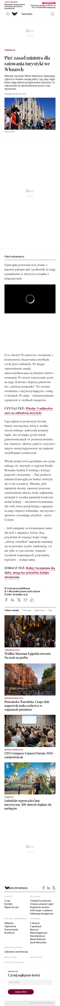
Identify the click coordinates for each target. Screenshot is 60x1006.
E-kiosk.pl (35, 923)
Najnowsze (39, 610)
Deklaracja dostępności (41, 913)
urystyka (26, 14)
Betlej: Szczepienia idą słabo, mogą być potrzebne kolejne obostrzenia (29, 572)
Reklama (8, 923)
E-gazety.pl (35, 926)
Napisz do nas (11, 907)
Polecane (26, 610)
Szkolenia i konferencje (16, 951)
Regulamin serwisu (39, 907)
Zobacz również (11, 610)
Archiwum (9, 933)
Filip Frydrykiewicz (14, 256)
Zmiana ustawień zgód (41, 904)
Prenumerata (11, 929)
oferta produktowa (14, 962)
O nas (7, 900)
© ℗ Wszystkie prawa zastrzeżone (22, 591)
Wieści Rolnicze (38, 939)
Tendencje (9, 50)
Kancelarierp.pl (37, 936)
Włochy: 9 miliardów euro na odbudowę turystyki (28, 410)
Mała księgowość (38, 933)
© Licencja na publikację (17, 588)
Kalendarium (36, 957)
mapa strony (10, 957)
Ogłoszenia (10, 926)
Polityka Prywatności (40, 900)
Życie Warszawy (38, 942)
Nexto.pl (34, 929)
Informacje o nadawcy (41, 910)
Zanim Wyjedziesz (12, 650)
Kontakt (8, 904)
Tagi (50, 610)
